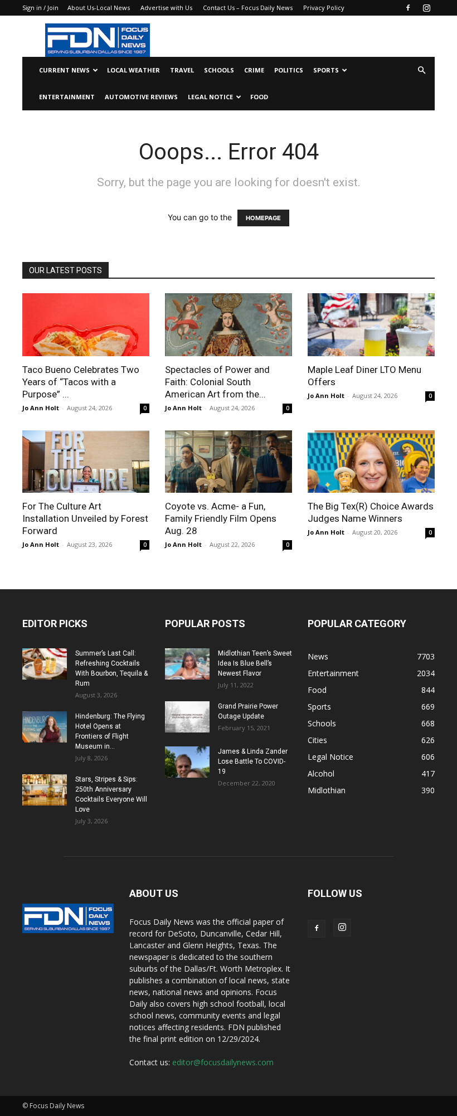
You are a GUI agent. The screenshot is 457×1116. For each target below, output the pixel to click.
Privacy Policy (323, 7)
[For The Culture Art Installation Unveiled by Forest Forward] (85, 461)
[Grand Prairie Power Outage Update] (187, 716)
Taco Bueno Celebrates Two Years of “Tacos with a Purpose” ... (80, 382)
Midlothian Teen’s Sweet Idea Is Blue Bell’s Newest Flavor (255, 663)
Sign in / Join (40, 7)
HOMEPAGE (263, 218)
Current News (64, 70)
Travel (182, 70)
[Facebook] (408, 8)
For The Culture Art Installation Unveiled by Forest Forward (85, 518)
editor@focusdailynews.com (223, 1062)
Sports (326, 70)
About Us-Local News (98, 7)
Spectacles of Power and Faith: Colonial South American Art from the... (217, 382)
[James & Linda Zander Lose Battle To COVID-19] (187, 762)
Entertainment (67, 97)
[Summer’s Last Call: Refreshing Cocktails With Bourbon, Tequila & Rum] (44, 664)
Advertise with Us (166, 7)
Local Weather (133, 70)
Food (259, 97)
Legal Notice (210, 97)
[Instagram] (426, 8)
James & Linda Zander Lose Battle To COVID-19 (253, 761)
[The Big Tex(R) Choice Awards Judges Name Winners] (371, 461)
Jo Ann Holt (40, 408)
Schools (219, 70)
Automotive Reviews (141, 97)
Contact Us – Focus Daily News (248, 7)
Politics (288, 70)
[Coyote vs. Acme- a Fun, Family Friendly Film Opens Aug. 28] (228, 461)
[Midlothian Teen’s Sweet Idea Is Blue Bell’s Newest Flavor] (187, 664)
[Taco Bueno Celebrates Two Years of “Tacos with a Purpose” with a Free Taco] (85, 324)
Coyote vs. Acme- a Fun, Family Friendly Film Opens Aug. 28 (220, 518)
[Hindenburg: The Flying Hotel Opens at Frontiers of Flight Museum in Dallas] (44, 727)
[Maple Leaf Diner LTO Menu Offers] (371, 324)
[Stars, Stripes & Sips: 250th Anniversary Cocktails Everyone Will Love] (44, 790)
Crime (254, 70)
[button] (421, 70)
